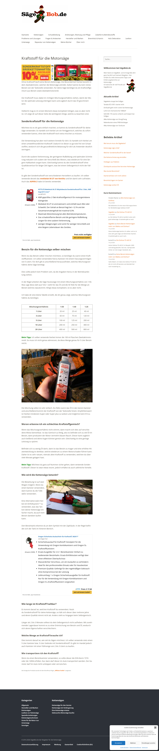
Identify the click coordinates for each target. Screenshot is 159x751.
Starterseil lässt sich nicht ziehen (115, 176)
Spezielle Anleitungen (29, 715)
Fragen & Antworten (53, 39)
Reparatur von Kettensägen (45, 42)
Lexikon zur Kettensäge (30, 713)
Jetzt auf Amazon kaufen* (82, 237)
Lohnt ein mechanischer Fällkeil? (115, 111)
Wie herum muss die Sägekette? (115, 143)
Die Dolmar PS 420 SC (124, 212)
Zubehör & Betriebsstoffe (105, 35)
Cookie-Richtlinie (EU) (85, 745)
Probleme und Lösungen (31, 39)
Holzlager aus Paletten (111, 162)
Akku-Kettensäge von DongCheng (115, 119)
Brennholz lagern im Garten (113, 180)
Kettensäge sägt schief (111, 148)
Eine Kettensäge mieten (60, 710)
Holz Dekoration (114, 39)
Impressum (145, 747)
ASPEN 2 (33, 181)
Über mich (80, 42)
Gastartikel (69, 745)
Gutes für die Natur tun (30, 720)
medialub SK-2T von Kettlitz (52, 178)
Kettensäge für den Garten (61, 705)
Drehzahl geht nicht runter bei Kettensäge (118, 108)
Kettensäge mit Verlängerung (62, 708)
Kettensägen (38, 35)
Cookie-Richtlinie (124, 747)
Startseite (25, 35)
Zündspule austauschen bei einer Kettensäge (119, 166)
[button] (155, 727)
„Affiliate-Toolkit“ (59, 670)
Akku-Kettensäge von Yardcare (114, 126)
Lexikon (128, 39)
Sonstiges (25, 725)
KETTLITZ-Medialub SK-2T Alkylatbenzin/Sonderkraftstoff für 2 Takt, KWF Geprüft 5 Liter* (64, 190)
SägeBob (111, 212)
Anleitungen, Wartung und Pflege (77, 35)
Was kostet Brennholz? (111, 171)
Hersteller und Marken (74, 39)
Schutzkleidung (54, 35)
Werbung (57, 745)
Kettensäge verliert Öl (111, 185)
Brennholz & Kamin (95, 39)
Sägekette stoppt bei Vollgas (113, 101)
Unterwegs (26, 42)
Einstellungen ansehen (148, 743)
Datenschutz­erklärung (135, 747)
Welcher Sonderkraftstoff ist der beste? (117, 153)
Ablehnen (133, 743)
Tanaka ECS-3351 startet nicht (114, 104)
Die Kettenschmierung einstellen (115, 157)
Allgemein (25, 705)
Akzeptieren (118, 743)
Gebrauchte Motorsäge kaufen (63, 713)
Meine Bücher (66, 42)
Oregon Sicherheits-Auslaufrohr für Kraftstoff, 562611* (58, 537)
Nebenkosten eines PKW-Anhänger (116, 122)
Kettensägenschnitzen (30, 718)
